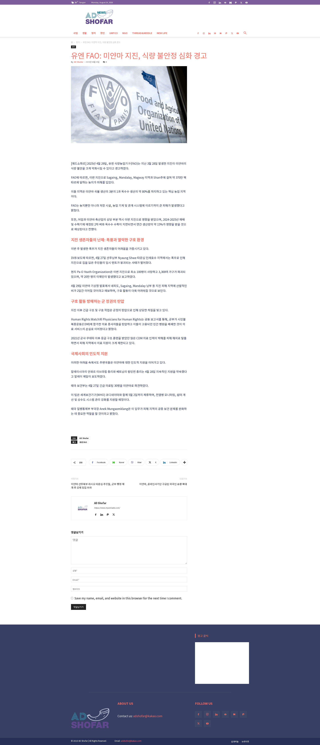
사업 (75, 33)
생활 (84, 33)
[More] (184, 462)
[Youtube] (246, 2)
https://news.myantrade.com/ (107, 507)
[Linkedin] (219, 2)
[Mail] (225, 2)
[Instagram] (214, 2)
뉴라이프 (245, 741)
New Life (162, 33)
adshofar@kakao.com (147, 716)
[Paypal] (235, 2)
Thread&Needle (142, 33)
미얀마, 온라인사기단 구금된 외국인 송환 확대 (163, 484)
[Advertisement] (129, 152)
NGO (125, 33)
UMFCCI (113, 33)
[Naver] (230, 2)
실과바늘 (234, 741)
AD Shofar (78, 61)
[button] (245, 33)
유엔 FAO (83, 442)
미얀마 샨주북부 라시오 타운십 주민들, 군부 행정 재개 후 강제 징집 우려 (97, 485)
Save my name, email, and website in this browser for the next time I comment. (128, 598)
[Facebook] (209, 2)
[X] (241, 2)
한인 (102, 33)
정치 (93, 33)
